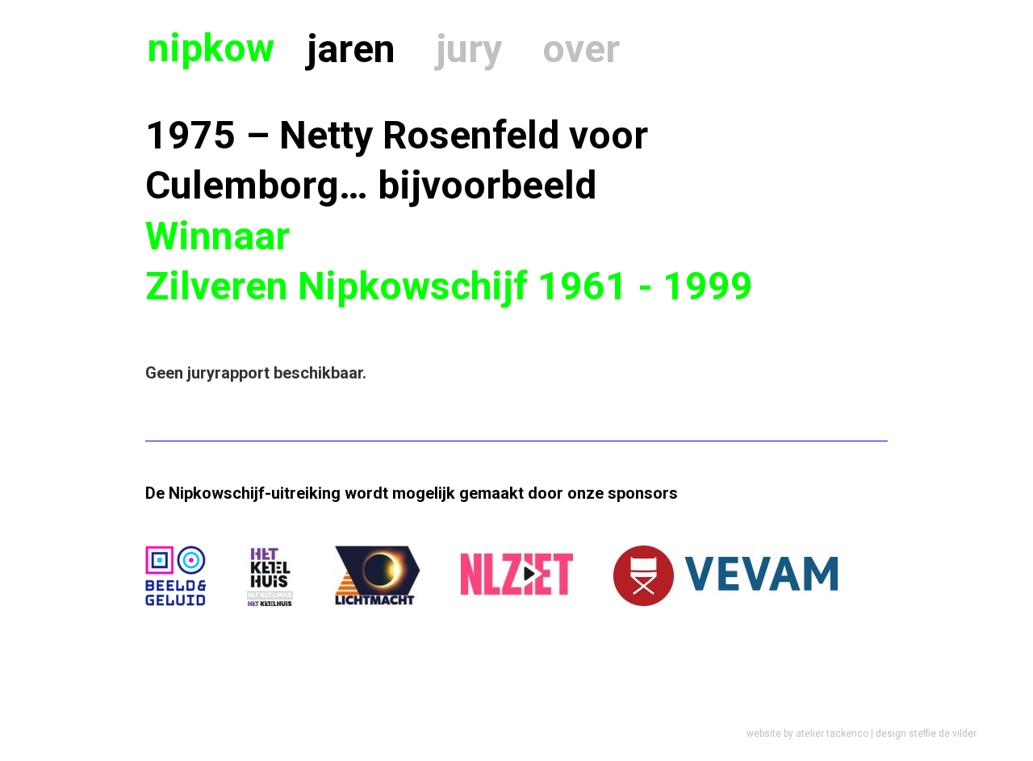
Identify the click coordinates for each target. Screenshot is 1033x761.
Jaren (351, 49)
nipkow (211, 48)
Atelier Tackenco (832, 733)
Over (581, 49)
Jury (469, 49)
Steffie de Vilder (943, 733)
